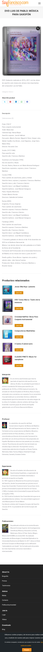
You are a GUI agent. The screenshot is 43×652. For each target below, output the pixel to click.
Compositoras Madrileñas (25, 331)
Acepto (26, 650)
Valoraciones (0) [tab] (7, 118)
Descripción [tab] (6, 113)
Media (4, 595)
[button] (38, 28)
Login (4, 615)
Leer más (19, 292)
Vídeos (4, 619)
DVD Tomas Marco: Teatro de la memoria (27, 301)
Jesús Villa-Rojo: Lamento (25, 287)
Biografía (5, 576)
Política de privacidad (9, 605)
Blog (3, 629)
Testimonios (6, 585)
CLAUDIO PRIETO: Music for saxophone (26, 358)
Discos (11, 92)
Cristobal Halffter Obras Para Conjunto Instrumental (26, 318)
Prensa (4, 581)
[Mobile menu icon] (39, 3)
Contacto (5, 600)
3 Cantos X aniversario (24, 344)
